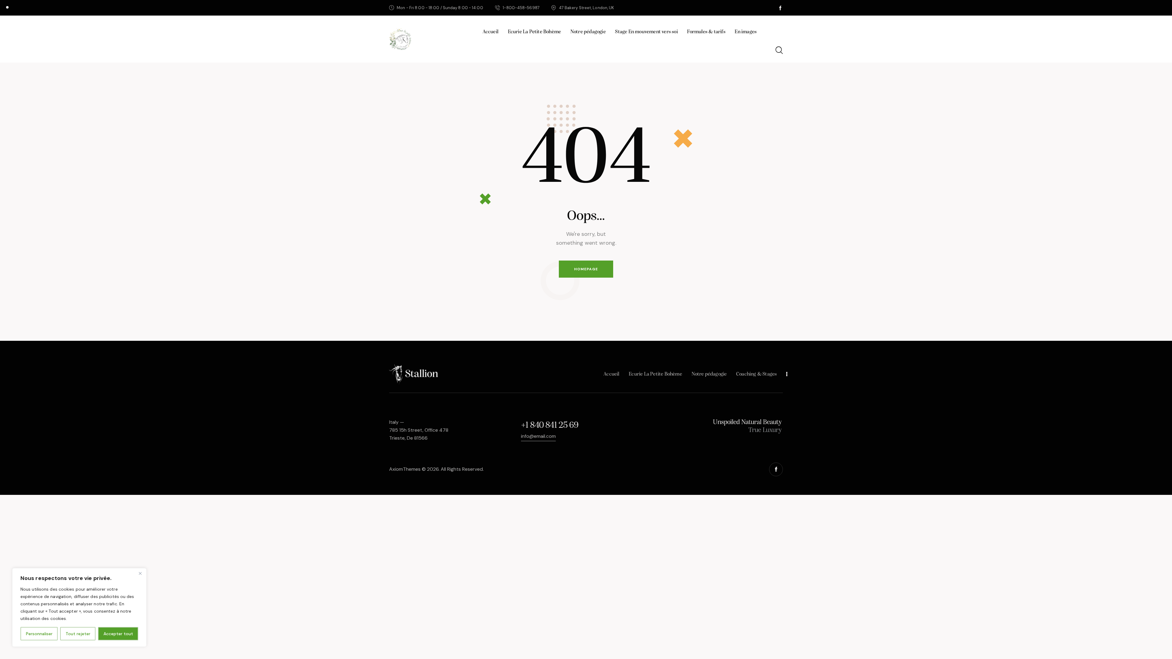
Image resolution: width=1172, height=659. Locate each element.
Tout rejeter (78, 633)
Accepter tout (118, 633)
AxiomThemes (405, 469)
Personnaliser (39, 633)
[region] (79, 607)
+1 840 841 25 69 (549, 425)
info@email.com (538, 436)
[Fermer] (140, 573)
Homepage (586, 269)
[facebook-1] (780, 8)
